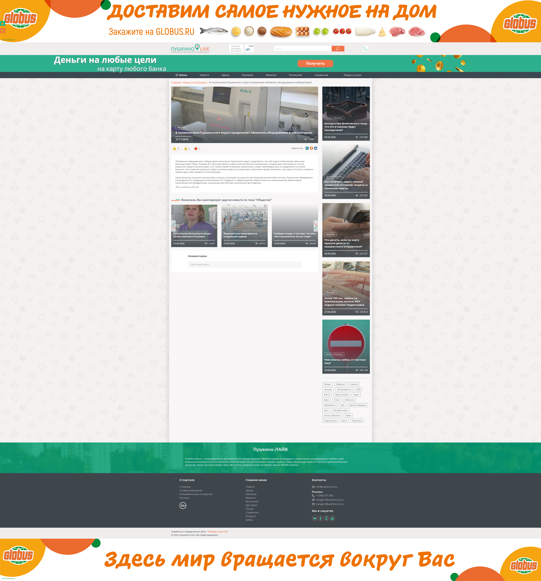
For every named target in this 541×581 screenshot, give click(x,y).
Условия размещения (190, 490)
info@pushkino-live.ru (327, 486)
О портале (184, 486)
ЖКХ (358, 389)
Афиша (225, 75)
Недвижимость (330, 420)
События (354, 384)
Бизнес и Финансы (334, 118)
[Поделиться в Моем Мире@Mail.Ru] (307, 148)
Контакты (184, 497)
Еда (342, 405)
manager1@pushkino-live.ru (330, 499)
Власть (327, 394)
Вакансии (271, 75)
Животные (349, 400)
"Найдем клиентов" (217, 531)
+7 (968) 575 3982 (325, 495)
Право (348, 415)
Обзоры (327, 384)
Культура (328, 389)
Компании (247, 75)
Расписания (295, 75)
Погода (249, 508)
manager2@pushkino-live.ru (330, 504)
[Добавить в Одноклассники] (311, 148)
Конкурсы (251, 516)
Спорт (336, 400)
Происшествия (341, 394)
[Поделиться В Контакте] (315, 148)
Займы (249, 519)
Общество (181, 127)
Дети (344, 420)
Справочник (321, 75)
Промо (356, 394)
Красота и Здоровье (357, 405)
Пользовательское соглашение (196, 494)
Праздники (357, 420)
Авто (326, 410)
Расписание (252, 501)
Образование (329, 405)
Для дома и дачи (341, 410)
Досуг (326, 400)
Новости (204, 75)
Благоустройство (344, 389)
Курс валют (252, 505)
